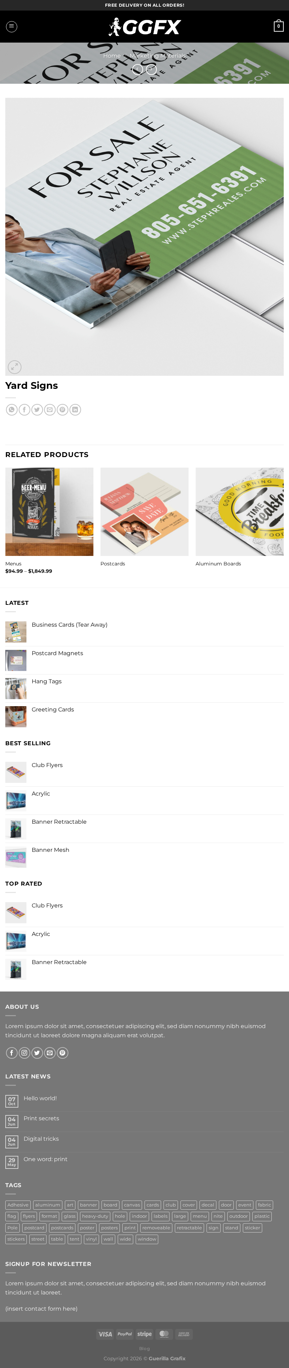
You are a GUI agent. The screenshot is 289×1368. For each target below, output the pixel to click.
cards (153, 1205)
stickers (16, 1239)
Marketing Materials (158, 55)
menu (200, 1216)
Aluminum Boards (218, 563)
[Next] (283, 527)
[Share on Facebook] (24, 410)
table (57, 1239)
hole (120, 1216)
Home (112, 55)
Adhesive (18, 1205)
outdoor (238, 1216)
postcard (34, 1227)
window (147, 1239)
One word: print (46, 1159)
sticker (252, 1227)
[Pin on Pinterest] (62, 410)
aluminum (47, 1205)
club (171, 1205)
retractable (189, 1227)
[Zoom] (14, 367)
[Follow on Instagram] (24, 1053)
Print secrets (41, 1118)
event (244, 1205)
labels (160, 1216)
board (110, 1205)
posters (109, 1227)
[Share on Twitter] (37, 410)
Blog (144, 1348)
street (37, 1239)
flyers (29, 1216)
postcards (62, 1227)
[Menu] (11, 26)
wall (108, 1239)
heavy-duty (95, 1216)
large (180, 1216)
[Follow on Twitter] (37, 1053)
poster (87, 1227)
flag (11, 1216)
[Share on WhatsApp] (12, 410)
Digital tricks (41, 1138)
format (49, 1216)
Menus (13, 563)
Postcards (112, 563)
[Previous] (5, 527)
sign (214, 1227)
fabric (264, 1205)
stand (231, 1227)
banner (88, 1205)
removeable (156, 1227)
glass (69, 1216)
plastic (262, 1216)
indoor (139, 1216)
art (70, 1205)
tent (74, 1239)
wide (125, 1239)
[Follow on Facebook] (12, 1053)
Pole (12, 1227)
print (130, 1227)
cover (189, 1205)
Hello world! (40, 1098)
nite (218, 1216)
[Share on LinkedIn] (75, 410)
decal (208, 1205)
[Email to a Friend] (50, 410)
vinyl (91, 1239)
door (226, 1205)
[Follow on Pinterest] (62, 1053)
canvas (132, 1205)
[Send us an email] (50, 1053)
